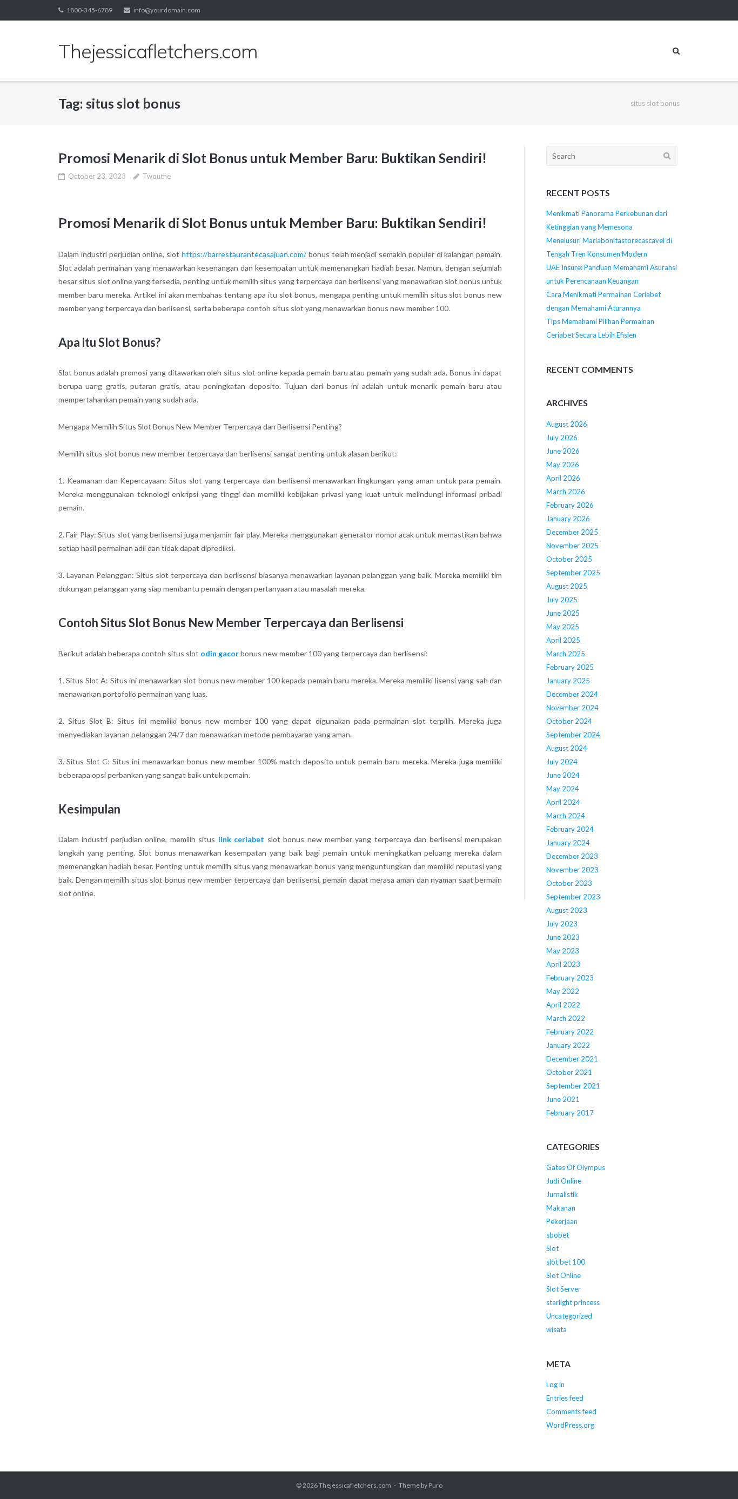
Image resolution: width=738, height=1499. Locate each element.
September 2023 (573, 896)
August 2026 (566, 424)
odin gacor (219, 653)
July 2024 (562, 761)
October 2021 (569, 1072)
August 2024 (566, 748)
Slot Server (563, 1289)
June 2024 (563, 775)
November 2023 (572, 869)
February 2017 (570, 1112)
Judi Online (563, 1181)
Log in (555, 1384)
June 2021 (563, 1099)
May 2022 (562, 991)
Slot (552, 1248)
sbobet (557, 1235)
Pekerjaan (562, 1221)
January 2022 (568, 1045)
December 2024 (572, 694)
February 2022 (570, 1031)
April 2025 (563, 640)
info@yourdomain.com (166, 10)
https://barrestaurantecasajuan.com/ (244, 254)
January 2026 (568, 518)
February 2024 (570, 829)
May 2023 (562, 950)
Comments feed (571, 1411)
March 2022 (565, 1018)
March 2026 (565, 491)
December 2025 (572, 532)
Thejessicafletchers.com (355, 1485)
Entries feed (564, 1398)
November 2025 (572, 545)
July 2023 (562, 923)
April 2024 (563, 802)
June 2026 (563, 451)
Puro (435, 1485)
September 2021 (573, 1085)
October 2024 (569, 721)
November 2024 (572, 707)
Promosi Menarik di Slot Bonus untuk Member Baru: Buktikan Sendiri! (272, 158)
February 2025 (570, 667)
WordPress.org (570, 1425)
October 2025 (569, 559)
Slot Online (563, 1275)
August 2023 (566, 910)
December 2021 (572, 1058)
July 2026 (562, 437)
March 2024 (565, 815)
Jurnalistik (562, 1194)
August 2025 (566, 586)
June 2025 (563, 613)
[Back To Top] (711, 1473)
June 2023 (563, 937)
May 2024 (562, 788)
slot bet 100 (565, 1262)
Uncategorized (569, 1316)
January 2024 (568, 842)
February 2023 (570, 977)
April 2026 (563, 478)
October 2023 (569, 883)
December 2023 (572, 856)
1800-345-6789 (89, 10)
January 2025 (568, 680)
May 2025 (562, 626)
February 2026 (570, 505)
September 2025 (573, 572)
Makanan (560, 1208)
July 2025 (562, 599)
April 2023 (563, 964)
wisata (556, 1329)
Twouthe (157, 176)
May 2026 (562, 464)
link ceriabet (241, 839)
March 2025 (565, 653)
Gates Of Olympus (575, 1167)
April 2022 (563, 1004)
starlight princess (573, 1302)
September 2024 (573, 734)
